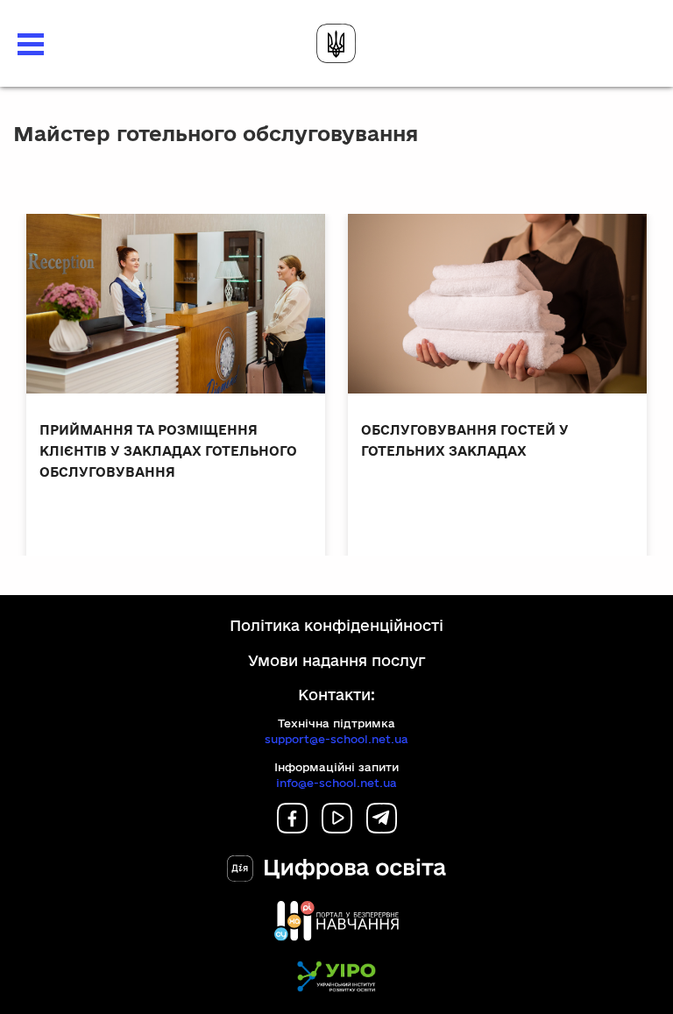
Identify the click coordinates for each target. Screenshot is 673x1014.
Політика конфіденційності (336, 625)
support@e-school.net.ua (336, 739)
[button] (31, 44)
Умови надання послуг (337, 660)
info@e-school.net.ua (336, 782)
